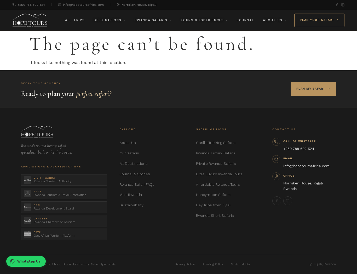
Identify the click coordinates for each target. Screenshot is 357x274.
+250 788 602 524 (31, 5)
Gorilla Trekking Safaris (215, 143)
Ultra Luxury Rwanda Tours (219, 174)
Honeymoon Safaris (213, 195)
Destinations (108, 20)
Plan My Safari (310, 88)
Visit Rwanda (131, 195)
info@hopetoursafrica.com (83, 5)
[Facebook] (336, 5)
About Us (272, 20)
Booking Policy (213, 264)
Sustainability (132, 205)
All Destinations (134, 163)
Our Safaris (129, 153)
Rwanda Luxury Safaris (216, 153)
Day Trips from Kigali (214, 205)
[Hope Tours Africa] (30, 20)
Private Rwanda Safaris (216, 163)
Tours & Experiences (202, 20)
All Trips (75, 20)
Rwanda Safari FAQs (137, 184)
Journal (245, 20)
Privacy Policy (185, 264)
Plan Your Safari (316, 20)
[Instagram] (342, 5)
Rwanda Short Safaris (215, 215)
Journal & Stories (135, 174)
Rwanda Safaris (151, 20)
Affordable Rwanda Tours (218, 184)
